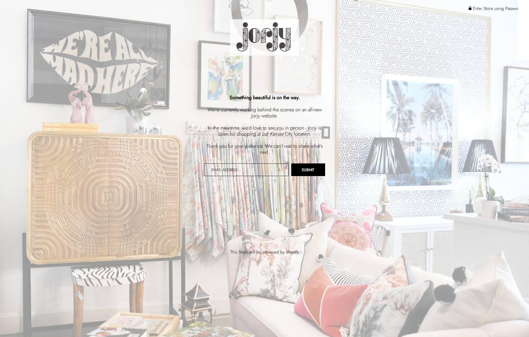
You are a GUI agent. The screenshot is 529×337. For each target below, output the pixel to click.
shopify (292, 252)
